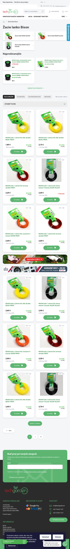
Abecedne (47, 96)
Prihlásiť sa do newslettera (17, 477)
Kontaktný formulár (58, 519)
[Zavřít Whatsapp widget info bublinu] (44, 541)
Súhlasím (58, 537)
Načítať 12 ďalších (35, 423)
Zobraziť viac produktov (35, 88)
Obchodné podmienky (9, 531)
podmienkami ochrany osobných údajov (35, 472)
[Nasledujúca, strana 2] (35, 437)
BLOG (4, 525)
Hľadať (43, 11)
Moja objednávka (8, 2)
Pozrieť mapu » (7, 514)
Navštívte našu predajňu (21, 2)
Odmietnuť (45, 537)
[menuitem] (14, 16)
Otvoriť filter (10, 104)
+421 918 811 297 (58, 509)
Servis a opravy (7, 527)
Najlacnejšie (8, 96)
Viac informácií (30, 541)
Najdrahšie (21, 96)
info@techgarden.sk (59, 505)
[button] (65, 544)
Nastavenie (12, 546)
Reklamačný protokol (9, 529)
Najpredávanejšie (34, 96)
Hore (10, 430)
